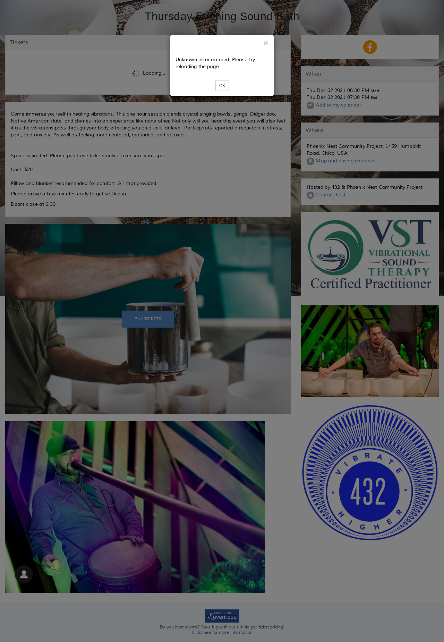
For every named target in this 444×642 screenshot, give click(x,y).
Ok (222, 85)
